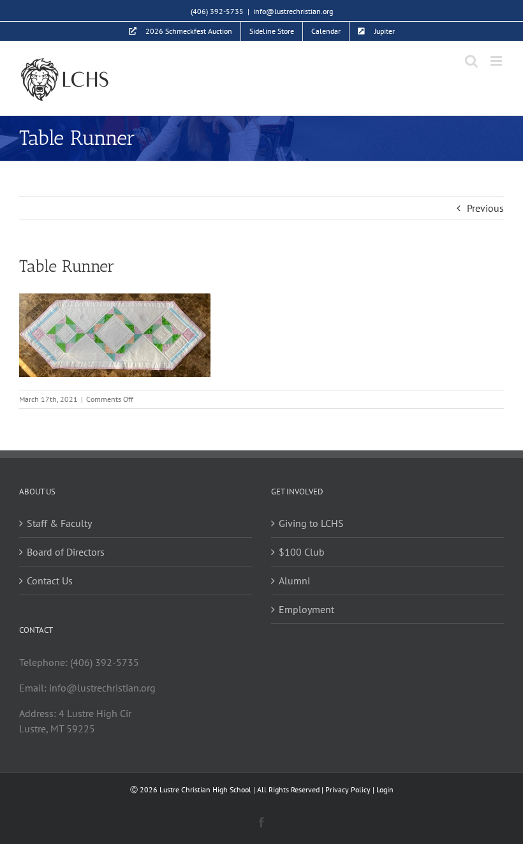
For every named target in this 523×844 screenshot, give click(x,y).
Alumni (294, 580)
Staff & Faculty (59, 523)
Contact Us (50, 580)
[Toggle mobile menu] (497, 61)
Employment (306, 609)
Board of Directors (66, 551)
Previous (485, 208)
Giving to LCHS (311, 523)
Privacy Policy (348, 789)
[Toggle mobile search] (471, 61)
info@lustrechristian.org (293, 11)
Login (385, 789)
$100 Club (302, 551)
